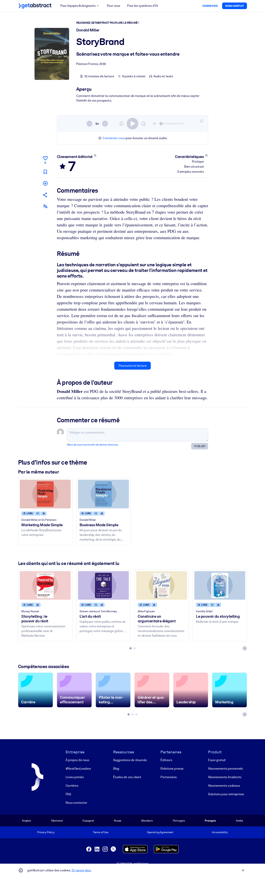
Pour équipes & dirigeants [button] (77, 6)
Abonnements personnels (225, 768)
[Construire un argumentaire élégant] (161, 585)
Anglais (26, 820)
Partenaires (168, 777)
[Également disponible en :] (45, 206)
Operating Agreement (160, 832)
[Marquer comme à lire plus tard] (45, 172)
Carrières (72, 785)
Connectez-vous (114, 138)
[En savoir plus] (95, 155)
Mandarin (147, 820)
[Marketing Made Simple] (45, 494)
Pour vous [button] (113, 6)
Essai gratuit (217, 760)
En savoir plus (81, 870)
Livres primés (75, 777)
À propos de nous (77, 760)
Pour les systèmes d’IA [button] (142, 6)
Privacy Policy (46, 832)
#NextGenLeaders (78, 768)
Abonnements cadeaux (224, 785)
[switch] (132, 123)
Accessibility (220, 832)
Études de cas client (127, 777)
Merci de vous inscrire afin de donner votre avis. (92, 444)
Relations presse (172, 768)
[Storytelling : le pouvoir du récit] (45, 585)
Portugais (179, 820)
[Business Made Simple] (103, 494)
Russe (117, 820)
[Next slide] (244, 648)
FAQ (68, 794)
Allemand (57, 820)
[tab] (130, 648)
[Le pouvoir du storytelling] (219, 585)
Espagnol (88, 820)
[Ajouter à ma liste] (45, 183)
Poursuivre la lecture (133, 365)
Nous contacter (76, 803)
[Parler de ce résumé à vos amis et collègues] (45, 195)
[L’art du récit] (103, 585)
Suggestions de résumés (130, 760)
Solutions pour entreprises (226, 794)
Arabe (239, 820)
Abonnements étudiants (224, 777)
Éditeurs (166, 760)
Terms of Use (100, 832)
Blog (116, 768)
